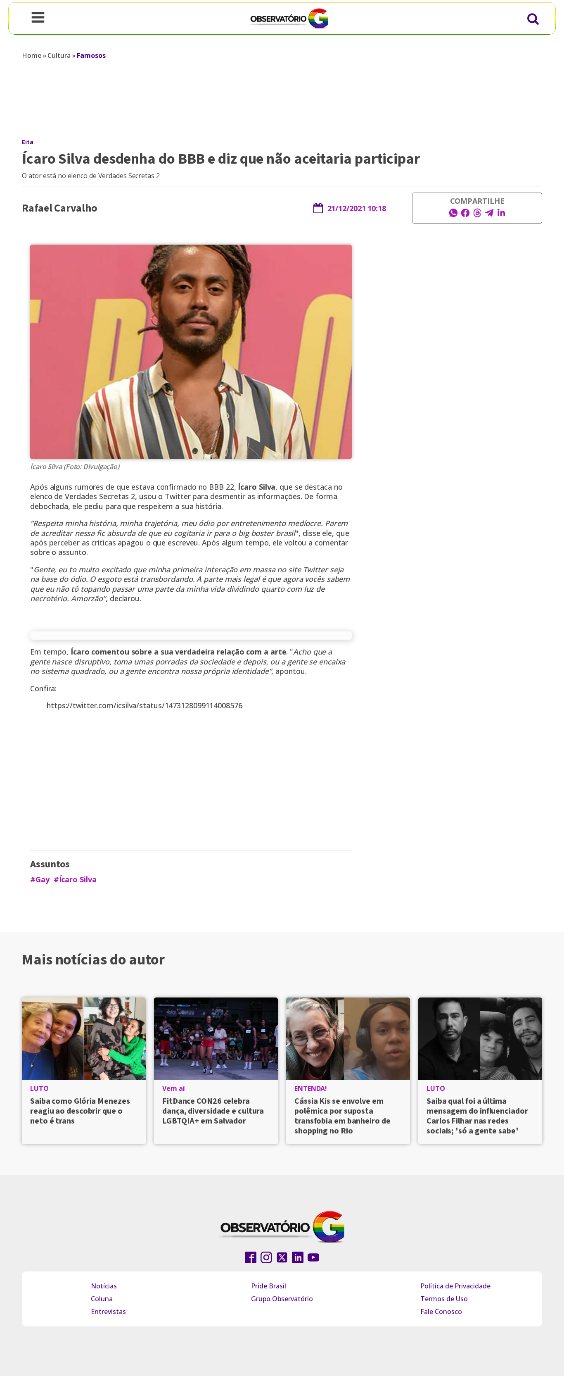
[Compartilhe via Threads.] (477, 215)
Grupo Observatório (282, 1298)
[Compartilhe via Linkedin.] (501, 215)
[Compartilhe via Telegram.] (489, 215)
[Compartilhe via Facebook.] (465, 215)
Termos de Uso (444, 1298)
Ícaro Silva (256, 487)
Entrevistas (108, 1311)
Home (31, 55)
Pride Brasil (268, 1285)
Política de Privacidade (455, 1285)
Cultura (58, 55)
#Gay (40, 879)
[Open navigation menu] (38, 18)
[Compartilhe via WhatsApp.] (453, 215)
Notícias (104, 1285)
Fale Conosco (441, 1311)
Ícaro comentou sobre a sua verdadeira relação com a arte (178, 652)
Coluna (102, 1298)
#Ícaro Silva (75, 879)
